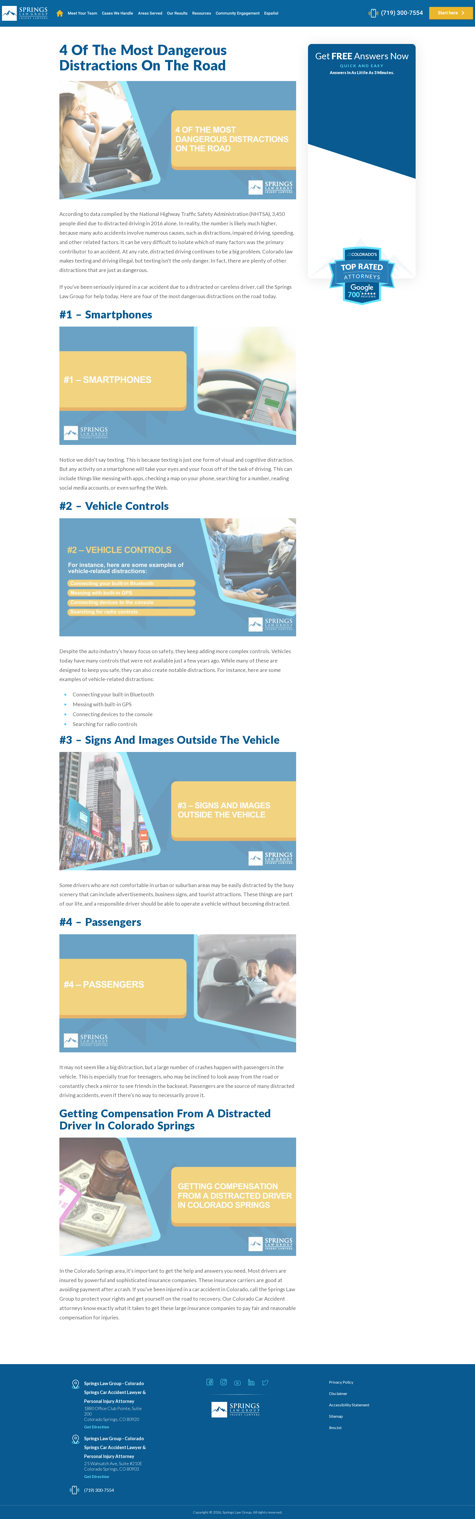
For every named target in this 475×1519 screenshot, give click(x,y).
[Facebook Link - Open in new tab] (210, 1382)
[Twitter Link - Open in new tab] (265, 1383)
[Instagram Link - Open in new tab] (223, 1382)
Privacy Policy (341, 1382)
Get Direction (96, 1426)
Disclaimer (338, 1393)
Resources (201, 13)
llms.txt (335, 1427)
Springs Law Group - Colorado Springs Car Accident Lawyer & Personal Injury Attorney (115, 1392)
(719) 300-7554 (402, 12)
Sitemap (336, 1416)
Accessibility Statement (349, 1404)
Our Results (177, 13)
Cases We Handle (117, 13)
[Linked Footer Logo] (238, 1410)
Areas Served (150, 13)
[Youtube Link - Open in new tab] (237, 1383)
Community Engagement (238, 13)
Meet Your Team (82, 13)
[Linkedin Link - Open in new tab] (251, 1382)
